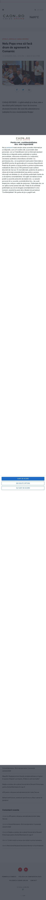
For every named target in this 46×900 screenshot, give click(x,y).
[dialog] (23, 450)
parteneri (9, 147)
